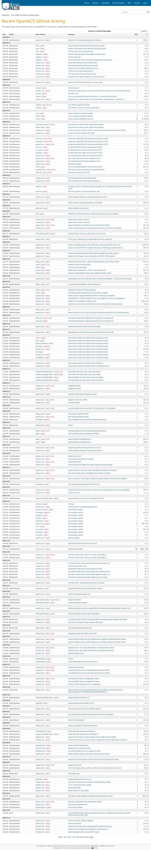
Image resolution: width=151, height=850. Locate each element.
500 (74, 837)
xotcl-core (39, 139)
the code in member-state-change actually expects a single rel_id (89, 574)
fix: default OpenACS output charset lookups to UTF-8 (85, 147)
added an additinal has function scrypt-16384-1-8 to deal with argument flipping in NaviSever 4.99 (99, 608)
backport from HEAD (74, 456)
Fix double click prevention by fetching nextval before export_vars (89, 563)
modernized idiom (74, 493)
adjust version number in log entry (79, 222)
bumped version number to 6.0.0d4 (79, 748)
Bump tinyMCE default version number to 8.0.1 (83, 662)
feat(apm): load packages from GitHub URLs (82, 301)
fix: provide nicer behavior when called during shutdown (86, 124)
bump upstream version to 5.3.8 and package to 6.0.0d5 (86, 498)
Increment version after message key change (82, 394)
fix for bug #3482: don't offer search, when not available (85, 377)
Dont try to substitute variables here (79, 594)
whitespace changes (74, 164)
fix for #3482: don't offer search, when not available (84, 372)
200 (69, 837)
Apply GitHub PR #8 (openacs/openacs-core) (82, 543)
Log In (145, 3)
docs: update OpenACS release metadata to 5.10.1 (84, 158)
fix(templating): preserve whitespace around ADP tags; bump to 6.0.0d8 (90, 332)
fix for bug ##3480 (74, 402)
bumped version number (76, 667)
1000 (78, 837)
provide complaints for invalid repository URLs (83, 726)
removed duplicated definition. (77, 602)
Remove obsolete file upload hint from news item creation (86, 46)
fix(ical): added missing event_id (78, 208)
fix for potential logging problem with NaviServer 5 (84, 484)
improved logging (73, 538)
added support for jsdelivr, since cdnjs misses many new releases (89, 754)
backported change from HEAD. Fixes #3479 (82, 633)
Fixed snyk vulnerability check (77, 804)
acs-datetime (40, 357)
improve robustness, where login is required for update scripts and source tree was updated (97, 478)
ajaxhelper (39, 153)
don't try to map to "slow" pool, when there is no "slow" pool (86, 234)
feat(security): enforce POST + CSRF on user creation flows (87, 270)
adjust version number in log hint (78, 219)
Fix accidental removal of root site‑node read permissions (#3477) (89, 670)
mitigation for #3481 (74, 386)
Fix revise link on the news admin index (80, 51)
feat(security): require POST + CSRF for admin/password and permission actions (93, 262)
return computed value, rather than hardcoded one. (84, 181)
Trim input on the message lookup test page (82, 74)
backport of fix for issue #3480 (77, 400)
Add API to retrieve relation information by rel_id (83, 68)
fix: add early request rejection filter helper (81, 133)
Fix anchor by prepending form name (80, 628)
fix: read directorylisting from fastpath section (82, 178)
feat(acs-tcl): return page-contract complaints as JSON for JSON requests (91, 256)
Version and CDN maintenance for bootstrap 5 (83, 734)
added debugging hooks (76, 653)
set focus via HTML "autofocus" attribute (80, 821)
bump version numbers (75, 807)
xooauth (38, 88)
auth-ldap (39, 504)
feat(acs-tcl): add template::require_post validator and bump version (89, 273)
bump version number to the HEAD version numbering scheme (88, 338)
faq (37, 352)
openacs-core (40, 40)
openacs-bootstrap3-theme (44, 374)
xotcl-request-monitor (43, 124)
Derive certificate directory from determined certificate (85, 450)
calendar (39, 105)
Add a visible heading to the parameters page (82, 63)
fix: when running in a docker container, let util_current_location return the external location (97, 130)
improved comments (74, 823)
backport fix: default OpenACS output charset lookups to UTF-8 (88, 139)
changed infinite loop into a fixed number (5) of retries (85, 588)
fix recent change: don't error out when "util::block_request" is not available (91, 408)
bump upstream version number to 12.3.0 (81, 703)
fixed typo (71, 504)
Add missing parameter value (77, 566)
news (37, 46)
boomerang (39, 484)
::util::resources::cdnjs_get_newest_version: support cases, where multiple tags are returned (97, 740)
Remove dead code (74, 57)
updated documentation (75, 549)
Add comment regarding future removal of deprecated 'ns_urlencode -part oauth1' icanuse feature (99, 91)
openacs (54, 27)
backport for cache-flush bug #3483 (79, 264)
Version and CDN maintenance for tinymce (81, 731)
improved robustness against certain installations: (84, 614)
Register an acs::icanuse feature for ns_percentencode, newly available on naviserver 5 (96, 99)
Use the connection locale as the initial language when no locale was (90, 60)
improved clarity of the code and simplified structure (84, 709)
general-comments (42, 343)
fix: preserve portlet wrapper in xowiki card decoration (85, 167)
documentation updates (75, 510)
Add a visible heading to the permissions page (83, 65)
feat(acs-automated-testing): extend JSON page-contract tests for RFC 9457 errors (94, 245)
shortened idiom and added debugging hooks (82, 507)
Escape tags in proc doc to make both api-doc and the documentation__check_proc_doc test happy (100, 279)
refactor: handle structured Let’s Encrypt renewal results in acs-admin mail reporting (94, 228)
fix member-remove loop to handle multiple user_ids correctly (87, 577)
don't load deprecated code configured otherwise (83, 433)
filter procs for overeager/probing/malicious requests (84, 40)
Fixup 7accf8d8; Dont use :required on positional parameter (87, 419)
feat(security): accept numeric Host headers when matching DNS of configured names (95, 304)
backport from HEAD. (75, 600)
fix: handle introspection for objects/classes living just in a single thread (90, 318)
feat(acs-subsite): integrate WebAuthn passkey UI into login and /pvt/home (91, 296)
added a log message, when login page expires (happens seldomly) (90, 826)
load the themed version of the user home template (84, 326)
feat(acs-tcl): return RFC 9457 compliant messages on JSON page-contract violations (95, 248)
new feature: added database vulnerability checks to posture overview (90, 796)
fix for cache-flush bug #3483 (77, 267)
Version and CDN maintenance (78, 745)
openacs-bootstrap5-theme (44, 372)
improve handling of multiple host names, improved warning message (90, 464)
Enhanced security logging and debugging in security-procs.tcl (88, 829)
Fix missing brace (73, 88)
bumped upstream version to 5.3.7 (79, 697)
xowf (37, 113)
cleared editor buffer (74, 788)
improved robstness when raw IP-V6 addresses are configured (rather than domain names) (97, 639)
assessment (40, 529)
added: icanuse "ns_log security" (78, 790)
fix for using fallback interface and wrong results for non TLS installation (90, 714)
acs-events (39, 535)
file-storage (39, 346)
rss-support (39, 141)
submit (102, 846)
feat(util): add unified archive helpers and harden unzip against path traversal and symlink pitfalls (99, 490)
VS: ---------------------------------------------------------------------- (86, 310)
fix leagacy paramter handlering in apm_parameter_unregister (88, 293)
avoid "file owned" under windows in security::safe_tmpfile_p (87, 555)
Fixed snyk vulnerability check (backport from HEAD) (85, 802)
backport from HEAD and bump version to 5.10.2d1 (84, 448)
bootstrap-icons (41, 169)
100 (64, 837)
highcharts (39, 703)
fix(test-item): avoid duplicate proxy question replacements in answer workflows (93, 214)
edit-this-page (40, 127)
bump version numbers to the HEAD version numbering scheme (88, 366)
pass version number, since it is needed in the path (84, 751)
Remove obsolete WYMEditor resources (81, 119)
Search (144, 31)
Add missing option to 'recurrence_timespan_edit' (84, 191)
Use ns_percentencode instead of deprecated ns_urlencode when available (92, 96)
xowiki (38, 116)
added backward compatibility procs (79, 439)
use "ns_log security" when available (80, 785)
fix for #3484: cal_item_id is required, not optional (84, 108)
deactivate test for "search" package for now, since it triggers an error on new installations (96, 298)
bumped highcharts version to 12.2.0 (79, 779)
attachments (40, 521)
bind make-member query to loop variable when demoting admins (89, 571)
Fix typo (70, 425)
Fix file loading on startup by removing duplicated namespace (87, 197)
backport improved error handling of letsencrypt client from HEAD (89, 225)
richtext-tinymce (41, 659)
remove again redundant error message (81, 459)
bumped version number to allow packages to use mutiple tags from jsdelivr (92, 737)
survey (38, 338)
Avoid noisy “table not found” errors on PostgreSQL (84, 684)
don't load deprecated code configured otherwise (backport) (87, 431)
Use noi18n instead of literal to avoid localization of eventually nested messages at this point (97, 619)
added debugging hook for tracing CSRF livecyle (83, 832)
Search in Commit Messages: (99, 31)
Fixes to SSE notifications (76, 720)
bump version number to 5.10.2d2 (79, 172)
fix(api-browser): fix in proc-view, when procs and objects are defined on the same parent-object (98, 312)
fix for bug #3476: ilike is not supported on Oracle (83, 679)
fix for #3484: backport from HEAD (79, 105)
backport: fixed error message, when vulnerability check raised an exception (92, 470)
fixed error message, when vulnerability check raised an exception (89, 473)
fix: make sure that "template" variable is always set (84, 284)
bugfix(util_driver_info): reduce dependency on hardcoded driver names (91, 648)
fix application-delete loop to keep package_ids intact (85, 569)
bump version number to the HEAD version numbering (85, 363)
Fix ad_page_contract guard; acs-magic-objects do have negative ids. (90, 239)
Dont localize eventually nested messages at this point (85, 622)
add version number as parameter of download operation (86, 169)
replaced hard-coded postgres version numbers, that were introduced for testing (93, 759)
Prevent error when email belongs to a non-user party (85, 82)
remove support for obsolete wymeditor (80, 113)
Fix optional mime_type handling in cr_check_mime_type (86, 77)
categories (39, 54)
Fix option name (73, 93)
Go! (148, 12)
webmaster (94, 846)
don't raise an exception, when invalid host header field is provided (89, 782)
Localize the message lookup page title (80, 71)
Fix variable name (74, 773)
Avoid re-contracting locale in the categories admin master (86, 54)
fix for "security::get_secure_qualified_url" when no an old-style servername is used (94, 768)
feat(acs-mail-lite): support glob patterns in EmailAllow (85, 203)
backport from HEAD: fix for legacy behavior (82, 290)
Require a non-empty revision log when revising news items (87, 48)
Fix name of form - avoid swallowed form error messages (86, 583)
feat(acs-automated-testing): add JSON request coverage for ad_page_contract (93, 253)
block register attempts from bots (78, 414)
